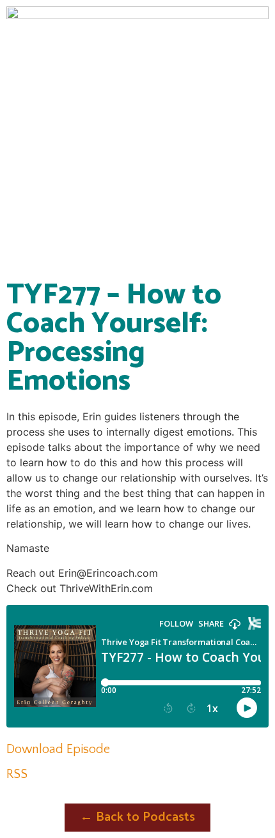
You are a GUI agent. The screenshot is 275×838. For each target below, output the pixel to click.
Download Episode (58, 749)
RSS (17, 774)
